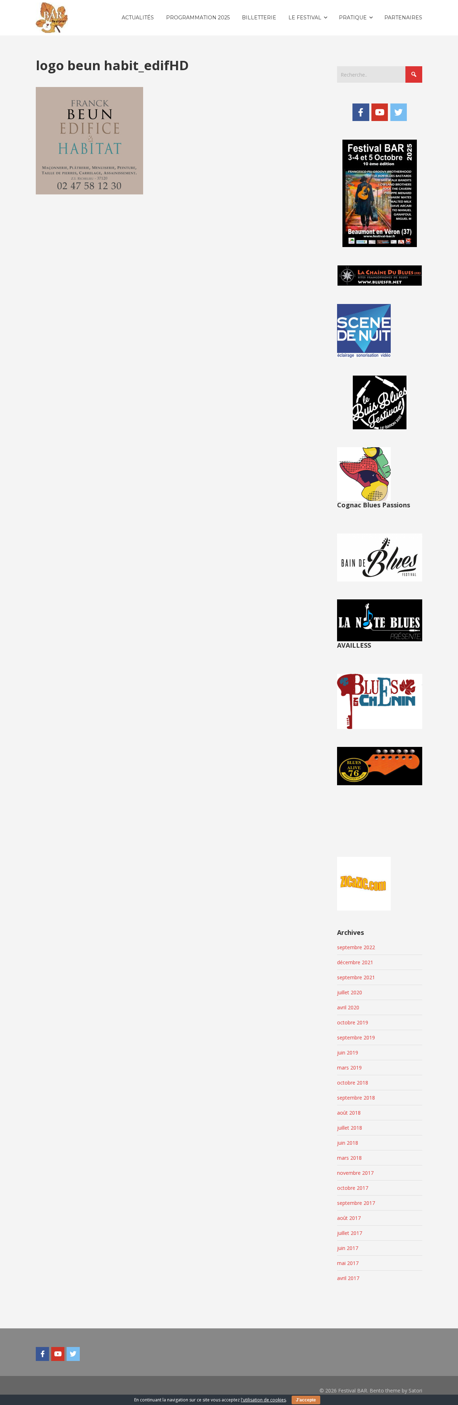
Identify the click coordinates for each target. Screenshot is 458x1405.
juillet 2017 (349, 1233)
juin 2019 (347, 1052)
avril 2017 (348, 1278)
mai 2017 (348, 1263)
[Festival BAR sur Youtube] (379, 112)
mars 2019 (349, 1067)
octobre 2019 (352, 1022)
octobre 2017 (352, 1187)
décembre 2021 (355, 962)
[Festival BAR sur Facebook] (360, 112)
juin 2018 (347, 1142)
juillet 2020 (349, 992)
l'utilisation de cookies (263, 1400)
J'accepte (306, 1399)
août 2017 (349, 1218)
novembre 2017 (355, 1172)
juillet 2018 (349, 1127)
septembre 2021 (356, 977)
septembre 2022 (356, 947)
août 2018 (349, 1112)
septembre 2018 (356, 1097)
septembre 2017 (356, 1202)
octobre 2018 (352, 1082)
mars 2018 (349, 1157)
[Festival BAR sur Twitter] (398, 112)
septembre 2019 (356, 1037)
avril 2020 (348, 1007)
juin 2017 (347, 1248)
